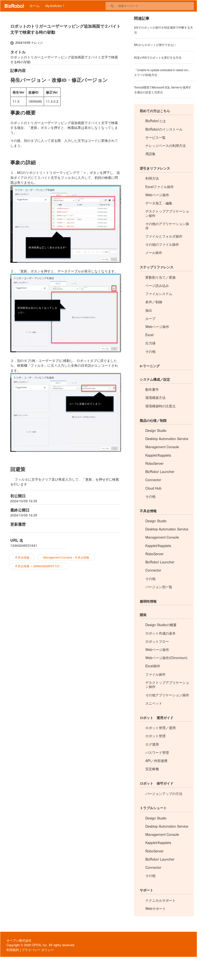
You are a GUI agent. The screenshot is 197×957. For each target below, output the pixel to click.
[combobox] (156, 6)
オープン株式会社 (18, 940)
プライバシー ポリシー (38, 949)
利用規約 (12, 949)
